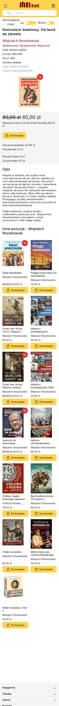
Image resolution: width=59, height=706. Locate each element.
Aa (22, 22)
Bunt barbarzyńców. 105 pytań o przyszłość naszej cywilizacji (42, 498)
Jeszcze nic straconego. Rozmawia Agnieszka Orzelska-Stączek (14, 442)
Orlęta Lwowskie (11, 551)
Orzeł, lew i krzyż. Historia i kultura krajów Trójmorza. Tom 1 (12, 386)
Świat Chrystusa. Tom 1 (14, 609)
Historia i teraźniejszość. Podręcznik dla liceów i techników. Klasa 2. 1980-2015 (43, 330)
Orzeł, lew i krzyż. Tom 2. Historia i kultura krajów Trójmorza (12, 330)
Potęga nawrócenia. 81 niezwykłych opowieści (43, 274)
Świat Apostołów (12, 272)
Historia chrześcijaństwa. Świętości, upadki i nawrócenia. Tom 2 (41, 442)
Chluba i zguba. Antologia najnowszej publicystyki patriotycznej (14, 498)
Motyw (42, 22)
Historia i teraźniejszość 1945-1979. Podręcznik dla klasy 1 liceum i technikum (43, 386)
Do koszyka (16, 135)
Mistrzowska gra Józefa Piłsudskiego (42, 553)
